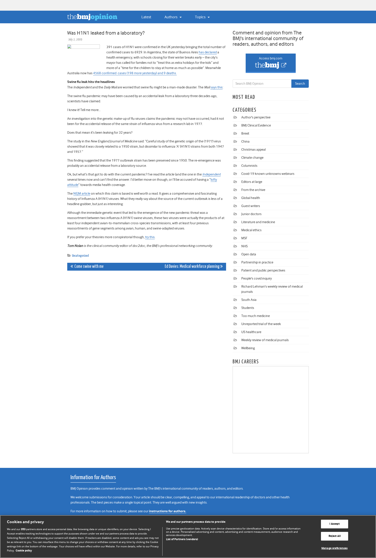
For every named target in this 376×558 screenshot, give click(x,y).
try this (150, 237)
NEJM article (81, 194)
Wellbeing (248, 348)
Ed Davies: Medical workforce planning (192, 267)
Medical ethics (251, 230)
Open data (248, 254)
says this (216, 87)
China (245, 141)
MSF (244, 238)
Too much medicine (255, 316)
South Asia (249, 300)
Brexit (245, 133)
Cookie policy (24, 550)
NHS (244, 246)
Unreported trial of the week (261, 324)
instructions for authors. (167, 511)
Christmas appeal (253, 150)
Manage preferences (334, 548)
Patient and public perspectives (263, 270)
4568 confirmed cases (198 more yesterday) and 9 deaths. (135, 73)
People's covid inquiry (256, 278)
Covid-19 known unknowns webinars (267, 174)
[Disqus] (146, 328)
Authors (171, 17)
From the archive (253, 190)
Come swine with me (88, 267)
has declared (208, 52)
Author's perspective (255, 117)
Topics (200, 17)
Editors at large (251, 182)
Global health (250, 198)
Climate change (252, 158)
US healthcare (251, 332)
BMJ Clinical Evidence (256, 125)
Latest (146, 17)
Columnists (249, 166)
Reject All (335, 536)
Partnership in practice (257, 262)
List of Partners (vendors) (182, 539)
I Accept (334, 524)
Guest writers (250, 206)
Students (247, 308)
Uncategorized (80, 255)
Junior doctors (251, 214)
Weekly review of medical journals (265, 340)
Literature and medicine (258, 222)
